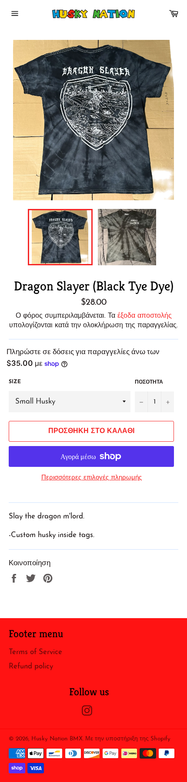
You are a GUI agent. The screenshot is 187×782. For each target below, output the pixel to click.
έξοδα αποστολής (144, 316)
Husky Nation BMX (57, 739)
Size (15, 381)
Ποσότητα (149, 382)
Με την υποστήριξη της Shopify (127, 739)
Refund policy (31, 666)
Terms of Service (35, 652)
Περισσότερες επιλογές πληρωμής (91, 478)
